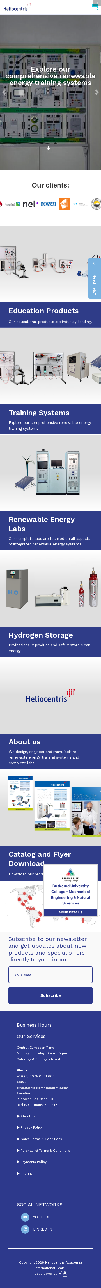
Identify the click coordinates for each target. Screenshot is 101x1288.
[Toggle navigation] (95, 7)
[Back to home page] (18, 7)
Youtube (41, 1217)
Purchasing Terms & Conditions (45, 1151)
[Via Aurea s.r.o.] (62, 1274)
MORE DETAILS (70, 908)
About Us (28, 1116)
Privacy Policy (32, 1127)
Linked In (42, 1229)
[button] (4, 92)
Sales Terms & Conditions (41, 1139)
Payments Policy (34, 1162)
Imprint (26, 1173)
